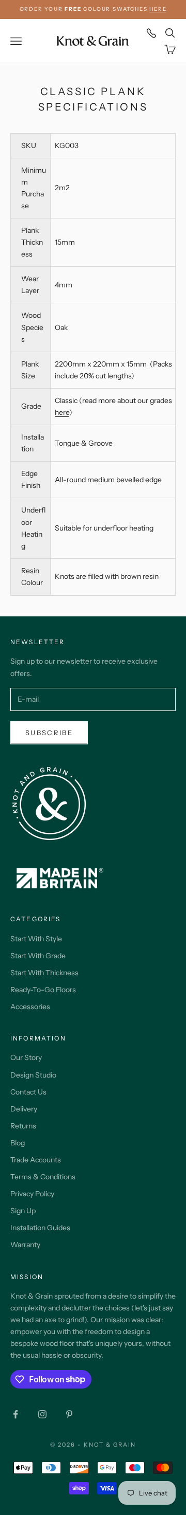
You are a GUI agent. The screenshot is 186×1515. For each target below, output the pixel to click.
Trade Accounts (35, 1159)
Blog (17, 1142)
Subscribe (49, 732)
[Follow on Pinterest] (69, 1414)
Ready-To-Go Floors (43, 989)
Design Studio (33, 1075)
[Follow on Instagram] (42, 1414)
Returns (23, 1125)
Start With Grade (38, 955)
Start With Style (36, 938)
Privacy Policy (32, 1193)
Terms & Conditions (42, 1176)
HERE (157, 9)
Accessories (30, 1006)
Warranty (25, 1244)
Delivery (23, 1109)
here (62, 412)
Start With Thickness (44, 972)
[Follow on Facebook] (15, 1414)
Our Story (26, 1057)
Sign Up (23, 1210)
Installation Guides (40, 1227)
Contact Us (28, 1092)
